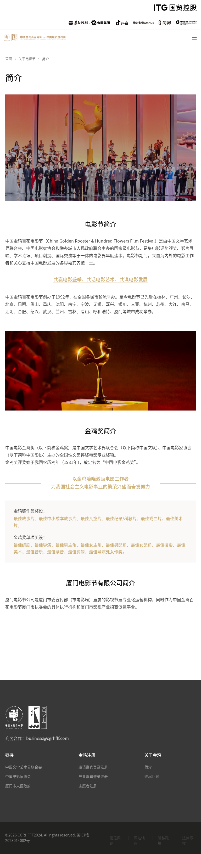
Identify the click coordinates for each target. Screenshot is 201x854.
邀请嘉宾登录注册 (93, 767)
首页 (8, 58)
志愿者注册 (88, 786)
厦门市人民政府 (18, 786)
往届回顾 (151, 776)
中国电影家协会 (18, 776)
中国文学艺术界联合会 (23, 767)
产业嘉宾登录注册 (93, 776)
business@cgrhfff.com (47, 738)
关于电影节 (27, 58)
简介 (148, 767)
